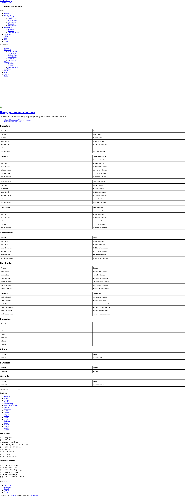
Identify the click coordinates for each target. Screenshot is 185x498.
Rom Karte (11, 24)
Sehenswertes (8, 27)
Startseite (6, 13)
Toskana (6, 426)
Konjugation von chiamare (17, 112)
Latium (6, 410)
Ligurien (6, 412)
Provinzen (11, 31)
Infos (5, 38)
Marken (6, 416)
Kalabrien (7, 407)
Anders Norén (33, 495)
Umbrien (6, 428)
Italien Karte (7, 15)
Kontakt (6, 489)
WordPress (12, 495)
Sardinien (7, 421)
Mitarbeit (6, 490)
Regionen (11, 29)
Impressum (7, 487)
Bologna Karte (12, 17)
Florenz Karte (12, 18)
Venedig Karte (12, 25)
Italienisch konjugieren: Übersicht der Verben (17, 120)
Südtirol (6, 424)
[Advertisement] (92, 91)
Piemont (6, 419)
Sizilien (6, 423)
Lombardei (7, 414)
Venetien (6, 430)
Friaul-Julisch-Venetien (11, 405)
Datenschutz (7, 485)
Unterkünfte (7, 34)
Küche (6, 36)
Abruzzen (7, 397)
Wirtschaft (7, 39)
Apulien (6, 400)
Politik (6, 41)
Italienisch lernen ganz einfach (13, 122)
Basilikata (7, 402)
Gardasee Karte (12, 20)
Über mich (7, 492)
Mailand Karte (12, 22)
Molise (6, 417)
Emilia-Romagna (9, 403)
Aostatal (6, 398)
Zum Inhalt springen (6, 1)
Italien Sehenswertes (6, 2)
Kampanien (7, 409)
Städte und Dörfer (13, 32)
